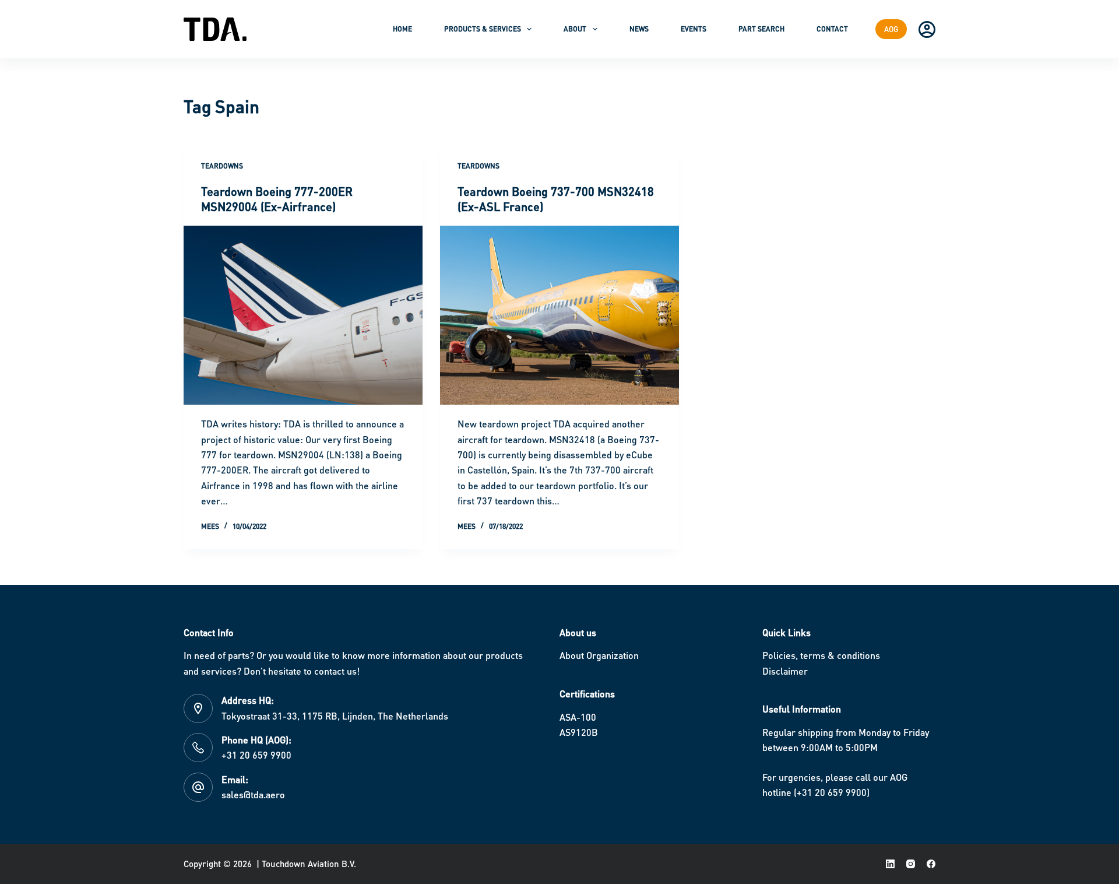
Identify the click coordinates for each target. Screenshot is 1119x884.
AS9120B (579, 732)
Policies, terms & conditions (821, 655)
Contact (832, 28)
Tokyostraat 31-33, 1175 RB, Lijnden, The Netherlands (334, 716)
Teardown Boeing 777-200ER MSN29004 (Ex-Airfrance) (277, 199)
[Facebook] (931, 864)
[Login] (927, 29)
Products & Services (482, 28)
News (639, 28)
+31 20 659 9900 (256, 755)
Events (693, 28)
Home (402, 28)
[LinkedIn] (890, 864)
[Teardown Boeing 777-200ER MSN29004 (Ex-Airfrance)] (303, 315)
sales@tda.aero (253, 794)
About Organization (599, 655)
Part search (761, 28)
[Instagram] (910, 864)
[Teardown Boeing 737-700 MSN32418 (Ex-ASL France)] (559, 315)
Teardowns (222, 166)
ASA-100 (578, 717)
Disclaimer (785, 671)
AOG (891, 29)
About (575, 28)
